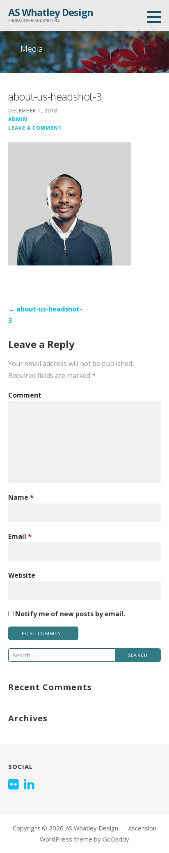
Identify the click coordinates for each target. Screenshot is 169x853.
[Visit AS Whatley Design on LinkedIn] (29, 785)
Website (21, 575)
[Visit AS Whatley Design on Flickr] (13, 785)
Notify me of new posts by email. (70, 613)
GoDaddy (116, 839)
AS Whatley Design (50, 12)
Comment (24, 395)
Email (20, 536)
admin (17, 119)
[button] (157, 16)
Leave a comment (35, 127)
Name (21, 497)
